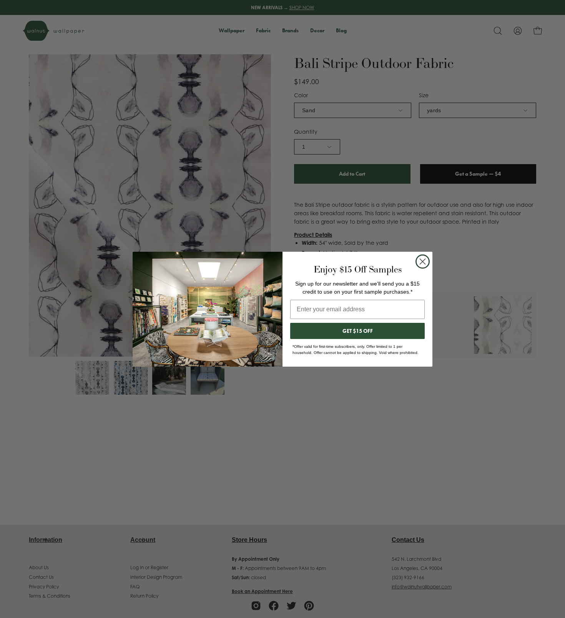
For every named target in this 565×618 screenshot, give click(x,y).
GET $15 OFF (357, 330)
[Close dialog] (422, 261)
